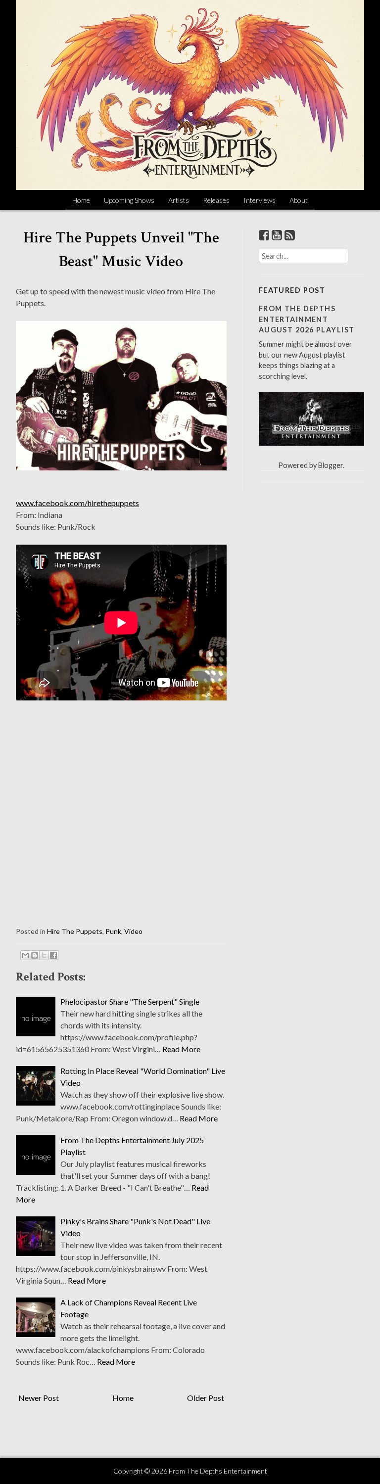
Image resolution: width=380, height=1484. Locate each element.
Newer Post (38, 1397)
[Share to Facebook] (53, 955)
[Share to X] (44, 955)
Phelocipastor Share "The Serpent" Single (129, 1001)
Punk (113, 931)
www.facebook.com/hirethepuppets (77, 503)
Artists (178, 200)
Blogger (330, 465)
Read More (181, 1049)
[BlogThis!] (35, 955)
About (298, 200)
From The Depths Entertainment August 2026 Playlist (307, 319)
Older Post (205, 1397)
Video (133, 931)
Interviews (259, 200)
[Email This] (25, 955)
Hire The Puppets (74, 931)
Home (81, 200)
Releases (216, 200)
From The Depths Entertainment (218, 1471)
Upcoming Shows (129, 200)
